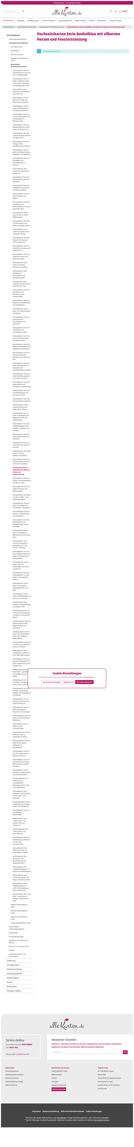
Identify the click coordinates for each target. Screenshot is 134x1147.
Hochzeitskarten (13, 35)
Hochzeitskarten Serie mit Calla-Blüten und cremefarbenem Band (21, 330)
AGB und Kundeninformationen (72, 1111)
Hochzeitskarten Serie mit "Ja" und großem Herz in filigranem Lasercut (21, 753)
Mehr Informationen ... (89, 677)
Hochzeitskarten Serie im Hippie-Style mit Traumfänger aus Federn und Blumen (21, 565)
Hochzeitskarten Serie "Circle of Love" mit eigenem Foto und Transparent (20, 821)
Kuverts (10, 982)
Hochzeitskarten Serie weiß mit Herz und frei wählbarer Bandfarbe (21, 453)
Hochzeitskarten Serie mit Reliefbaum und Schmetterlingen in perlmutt (21, 161)
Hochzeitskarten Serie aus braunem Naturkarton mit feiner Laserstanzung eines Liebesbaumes (21, 662)
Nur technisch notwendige (51, 682)
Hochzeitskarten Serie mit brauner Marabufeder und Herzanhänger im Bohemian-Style (21, 117)
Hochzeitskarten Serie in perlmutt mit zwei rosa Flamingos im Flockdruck (21, 99)
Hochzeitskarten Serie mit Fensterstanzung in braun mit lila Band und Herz (21, 461)
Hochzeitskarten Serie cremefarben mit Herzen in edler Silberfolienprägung (22, 652)
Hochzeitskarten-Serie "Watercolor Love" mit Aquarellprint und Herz (20, 850)
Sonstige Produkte (14, 990)
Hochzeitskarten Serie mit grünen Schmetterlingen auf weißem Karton (21, 338)
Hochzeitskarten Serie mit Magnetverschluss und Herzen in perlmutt (21, 239)
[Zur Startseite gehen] (67, 11)
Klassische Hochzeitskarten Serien (19, 59)
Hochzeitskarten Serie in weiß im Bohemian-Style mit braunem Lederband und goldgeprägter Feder (21, 82)
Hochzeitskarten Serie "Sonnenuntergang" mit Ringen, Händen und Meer (21, 877)
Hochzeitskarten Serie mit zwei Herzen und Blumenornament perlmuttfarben (21, 293)
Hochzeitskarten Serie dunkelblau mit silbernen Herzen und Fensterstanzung (21, 470)
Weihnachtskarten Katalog (14, 1081)
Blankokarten (15, 50)
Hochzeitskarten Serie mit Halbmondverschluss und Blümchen (21, 436)
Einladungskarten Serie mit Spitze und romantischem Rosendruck (22, 717)
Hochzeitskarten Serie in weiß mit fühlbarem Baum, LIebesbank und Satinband (21, 152)
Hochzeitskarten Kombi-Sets (18, 43)
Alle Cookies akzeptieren (84, 682)
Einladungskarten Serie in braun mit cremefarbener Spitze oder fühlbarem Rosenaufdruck (21, 635)
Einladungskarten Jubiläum (14, 1074)
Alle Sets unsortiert (17, 54)
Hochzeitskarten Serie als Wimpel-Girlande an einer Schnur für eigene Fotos (21, 127)
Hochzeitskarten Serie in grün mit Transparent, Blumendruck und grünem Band (21, 533)
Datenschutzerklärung (50, 1111)
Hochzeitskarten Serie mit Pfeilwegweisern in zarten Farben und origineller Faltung (21, 576)
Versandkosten (62, 1117)
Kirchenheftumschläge (16, 936)
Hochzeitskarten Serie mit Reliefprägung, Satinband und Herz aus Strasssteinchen (21, 840)
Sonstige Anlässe (13, 965)
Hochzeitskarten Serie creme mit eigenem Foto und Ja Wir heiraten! (21, 231)
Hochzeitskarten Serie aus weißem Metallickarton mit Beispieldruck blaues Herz (21, 346)
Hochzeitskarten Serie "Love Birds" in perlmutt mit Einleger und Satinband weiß (22, 897)
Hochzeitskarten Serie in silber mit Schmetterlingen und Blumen (21, 311)
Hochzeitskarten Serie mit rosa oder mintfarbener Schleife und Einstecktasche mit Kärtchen (22, 691)
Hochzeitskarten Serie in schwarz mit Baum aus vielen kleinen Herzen (21, 407)
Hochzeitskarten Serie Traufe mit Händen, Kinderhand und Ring (20, 264)
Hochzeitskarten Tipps (105, 1081)
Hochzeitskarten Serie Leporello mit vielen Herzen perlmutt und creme (22, 283)
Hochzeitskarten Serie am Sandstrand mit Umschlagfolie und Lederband (21, 320)
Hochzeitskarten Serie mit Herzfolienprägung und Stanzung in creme (21, 392)
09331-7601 (14, 1047)
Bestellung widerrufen (58, 1089)
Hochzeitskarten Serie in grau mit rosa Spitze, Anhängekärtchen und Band (21, 586)
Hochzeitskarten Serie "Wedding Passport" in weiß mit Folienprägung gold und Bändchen (21, 886)
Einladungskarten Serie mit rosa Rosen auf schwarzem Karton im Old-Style (22, 644)
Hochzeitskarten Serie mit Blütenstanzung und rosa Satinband (21, 179)
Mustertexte (102, 1074)
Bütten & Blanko (13, 977)
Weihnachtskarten (11, 1085)
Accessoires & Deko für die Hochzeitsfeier (17, 955)
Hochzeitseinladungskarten (18, 39)
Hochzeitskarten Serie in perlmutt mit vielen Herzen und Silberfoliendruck (21, 772)
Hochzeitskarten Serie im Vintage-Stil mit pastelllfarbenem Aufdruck (21, 143)
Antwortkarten (13, 933)
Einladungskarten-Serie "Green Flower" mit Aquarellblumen (20, 831)
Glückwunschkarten (14, 969)
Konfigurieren (68, 682)
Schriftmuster (102, 1088)
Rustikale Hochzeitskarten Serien (19, 912)
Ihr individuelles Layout (105, 1071)
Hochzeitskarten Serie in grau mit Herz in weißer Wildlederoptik (21, 214)
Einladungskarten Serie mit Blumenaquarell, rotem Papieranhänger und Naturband (22, 624)
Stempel (11, 950)
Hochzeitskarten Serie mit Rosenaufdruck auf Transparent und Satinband (22, 384)
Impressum (36, 1111)
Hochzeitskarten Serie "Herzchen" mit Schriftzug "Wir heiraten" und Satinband (21, 794)
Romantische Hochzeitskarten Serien (19, 65)
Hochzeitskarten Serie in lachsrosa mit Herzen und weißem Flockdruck (21, 701)
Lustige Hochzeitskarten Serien (21, 923)
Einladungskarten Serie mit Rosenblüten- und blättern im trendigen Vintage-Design (22, 672)
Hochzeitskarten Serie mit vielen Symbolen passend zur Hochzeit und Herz (21, 376)
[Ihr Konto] (115, 11)
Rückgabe (55, 1081)
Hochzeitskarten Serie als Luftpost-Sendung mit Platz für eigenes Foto (22, 135)
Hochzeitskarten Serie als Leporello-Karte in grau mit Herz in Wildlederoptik (22, 72)
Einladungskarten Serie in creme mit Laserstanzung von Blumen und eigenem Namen (21, 613)
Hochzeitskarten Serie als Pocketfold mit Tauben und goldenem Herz (21, 248)
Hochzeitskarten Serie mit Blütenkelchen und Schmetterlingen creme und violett (21, 523)
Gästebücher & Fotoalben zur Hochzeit (18, 941)
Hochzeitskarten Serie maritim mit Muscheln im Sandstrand (21, 171)
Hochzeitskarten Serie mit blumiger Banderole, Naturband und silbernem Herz (21, 355)
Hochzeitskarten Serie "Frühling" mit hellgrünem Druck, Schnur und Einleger (22, 682)
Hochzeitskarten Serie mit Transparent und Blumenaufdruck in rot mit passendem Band (21, 205)
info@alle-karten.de (22, 1054)
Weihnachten (12, 986)
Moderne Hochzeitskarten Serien (19, 905)
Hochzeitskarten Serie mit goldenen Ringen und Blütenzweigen (21, 488)
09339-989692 (27, 1044)
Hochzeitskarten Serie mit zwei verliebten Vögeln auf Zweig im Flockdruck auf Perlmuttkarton (21, 554)
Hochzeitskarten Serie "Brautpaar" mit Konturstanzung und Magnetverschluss (20, 859)
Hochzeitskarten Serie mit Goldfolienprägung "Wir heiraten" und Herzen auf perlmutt (21, 427)
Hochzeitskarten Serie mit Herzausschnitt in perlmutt (21, 400)
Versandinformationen (101, 1120)
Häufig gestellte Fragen (59, 1071)
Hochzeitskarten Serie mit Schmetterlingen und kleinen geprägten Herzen (21, 223)
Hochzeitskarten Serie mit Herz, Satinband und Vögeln (21, 196)
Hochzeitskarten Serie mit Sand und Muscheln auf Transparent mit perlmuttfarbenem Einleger (22, 366)
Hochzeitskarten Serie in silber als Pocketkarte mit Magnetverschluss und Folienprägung (21, 416)
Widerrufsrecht (57, 1074)
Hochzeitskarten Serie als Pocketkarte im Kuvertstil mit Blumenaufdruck (21, 187)
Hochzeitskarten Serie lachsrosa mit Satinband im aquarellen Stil (22, 91)
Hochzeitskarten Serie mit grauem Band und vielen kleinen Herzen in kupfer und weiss (21, 762)
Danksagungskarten (14, 973)
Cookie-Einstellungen (94, 1111)
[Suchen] (23, 11)
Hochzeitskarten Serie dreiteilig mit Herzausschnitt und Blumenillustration (20, 274)
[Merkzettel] (111, 11)
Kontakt (54, 1078)
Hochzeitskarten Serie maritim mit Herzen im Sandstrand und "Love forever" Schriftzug (20, 544)
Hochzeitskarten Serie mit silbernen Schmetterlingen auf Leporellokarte (21, 302)
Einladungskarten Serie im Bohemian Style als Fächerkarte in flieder (21, 734)
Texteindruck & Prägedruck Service (109, 1078)
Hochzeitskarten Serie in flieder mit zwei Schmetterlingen (21, 726)
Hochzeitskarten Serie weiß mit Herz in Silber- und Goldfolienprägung (21, 497)
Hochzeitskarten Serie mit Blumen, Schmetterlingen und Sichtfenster (21, 513)
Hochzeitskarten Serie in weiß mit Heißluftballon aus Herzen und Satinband (22, 596)
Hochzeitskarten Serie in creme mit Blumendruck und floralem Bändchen (21, 108)
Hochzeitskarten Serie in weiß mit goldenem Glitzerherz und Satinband (21, 709)
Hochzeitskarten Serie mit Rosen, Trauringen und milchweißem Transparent (21, 505)
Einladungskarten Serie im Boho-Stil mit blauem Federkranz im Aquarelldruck (21, 743)
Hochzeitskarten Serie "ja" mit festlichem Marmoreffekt (21, 812)
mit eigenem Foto (16, 47)
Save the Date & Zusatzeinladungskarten (16, 928)
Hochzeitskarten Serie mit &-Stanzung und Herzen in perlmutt (21, 444)
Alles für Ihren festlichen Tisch (19, 946)
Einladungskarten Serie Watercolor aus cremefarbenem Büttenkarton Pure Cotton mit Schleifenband (21, 782)
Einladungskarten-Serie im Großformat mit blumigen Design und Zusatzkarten (21, 804)
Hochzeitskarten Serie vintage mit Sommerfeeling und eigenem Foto (22, 604)
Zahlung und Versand (59, 1085)
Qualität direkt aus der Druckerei (109, 1085)
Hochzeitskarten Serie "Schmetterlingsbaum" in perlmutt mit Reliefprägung (22, 869)
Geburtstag (11, 960)
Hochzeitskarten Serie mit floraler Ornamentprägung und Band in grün (22, 480)
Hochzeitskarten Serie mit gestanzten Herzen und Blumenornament (21, 256)
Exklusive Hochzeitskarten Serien (19, 918)
